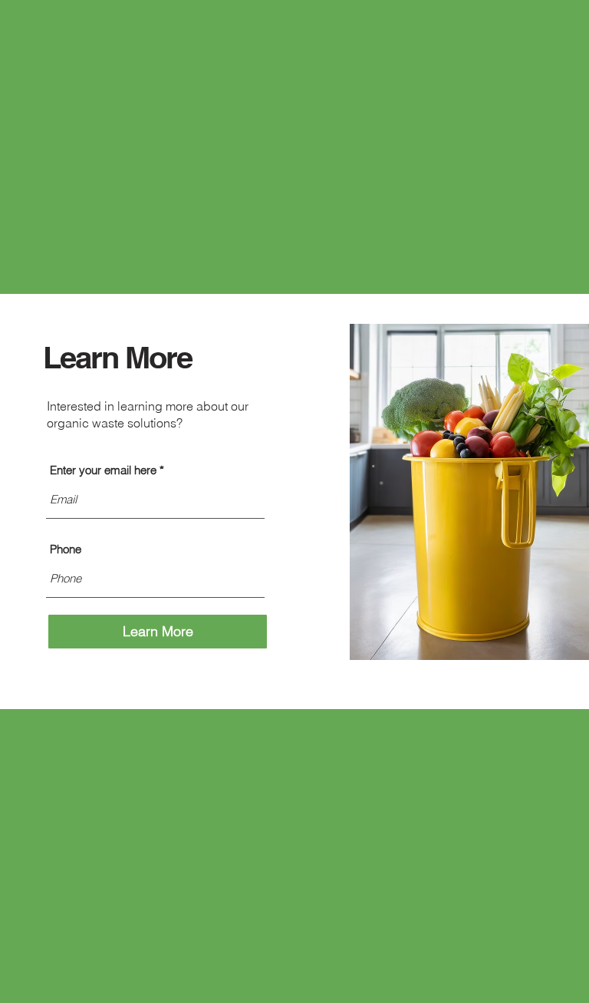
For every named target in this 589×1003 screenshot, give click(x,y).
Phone (65, 549)
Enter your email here (103, 470)
